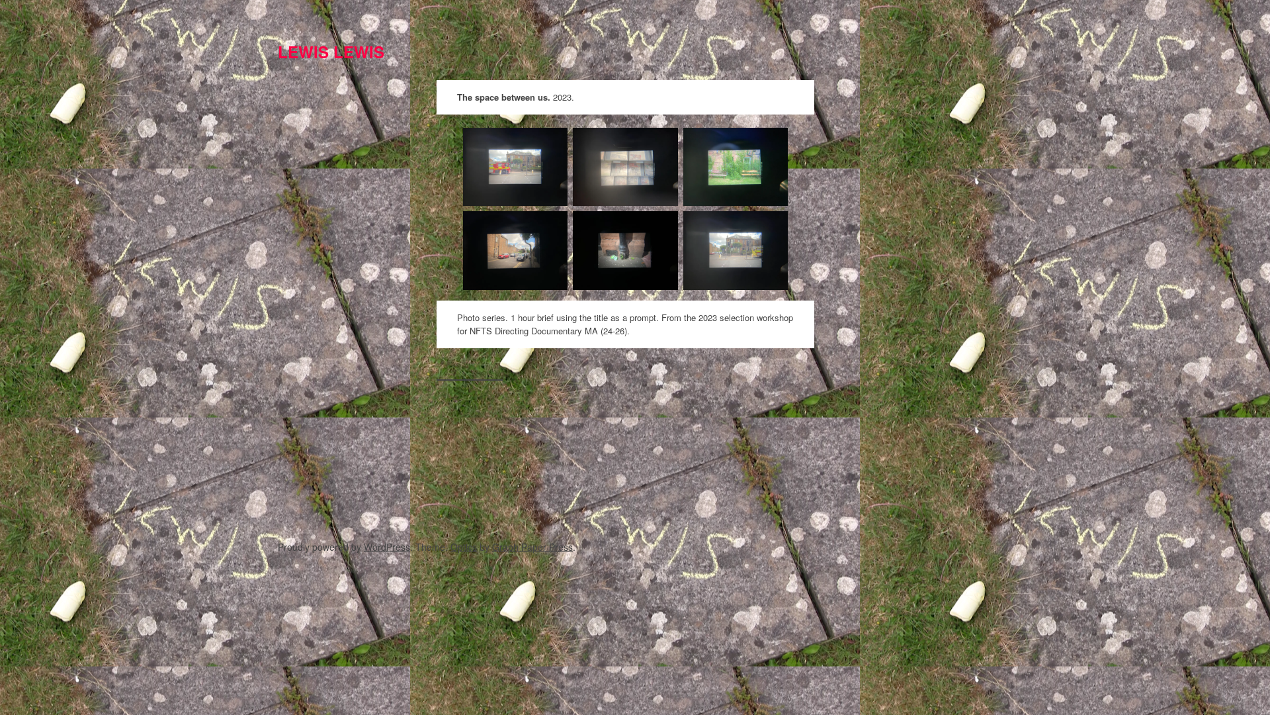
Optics (463, 546)
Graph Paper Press (532, 546)
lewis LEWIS (331, 51)
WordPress (387, 546)
